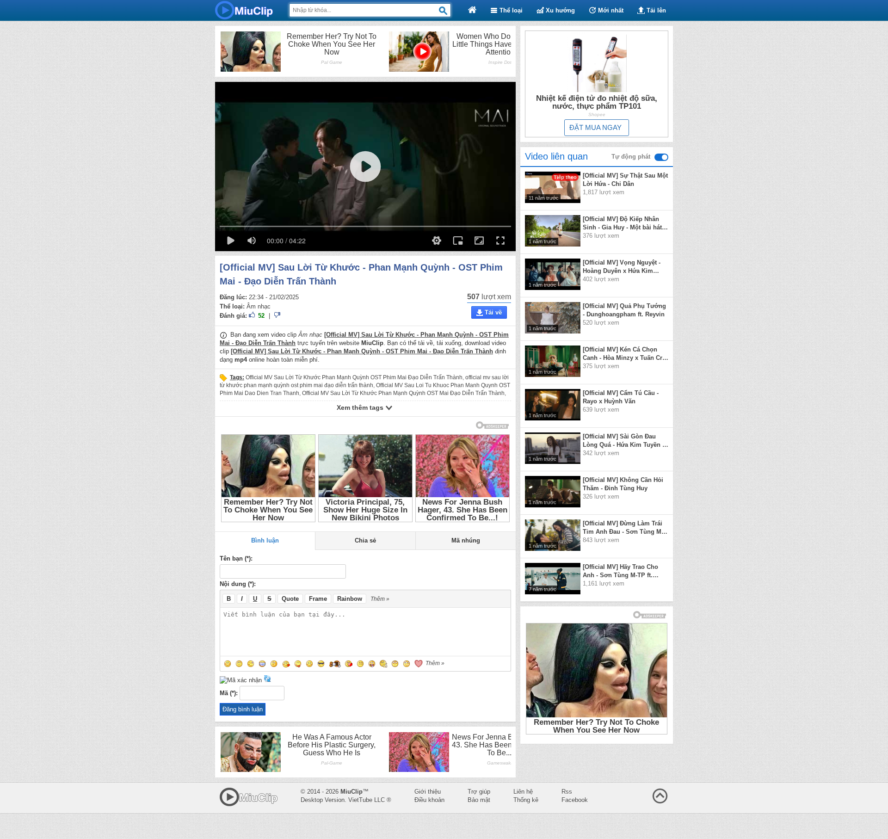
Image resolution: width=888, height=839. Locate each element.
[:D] (262, 664)
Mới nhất (609, 10)
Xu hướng (559, 10)
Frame (318, 598)
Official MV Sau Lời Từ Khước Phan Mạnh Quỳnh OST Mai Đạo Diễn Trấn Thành (403, 393)
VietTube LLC (366, 799)
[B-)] (321, 664)
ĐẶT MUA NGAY (595, 127)
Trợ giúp (479, 791)
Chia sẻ (365, 540)
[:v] (360, 664)
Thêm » (379, 599)
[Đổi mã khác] (267, 680)
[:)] (227, 664)
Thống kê (525, 799)
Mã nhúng (465, 540)
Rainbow (349, 598)
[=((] (349, 664)
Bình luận (265, 540)
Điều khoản (429, 799)
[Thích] (253, 316)
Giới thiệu (427, 791)
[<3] (418, 664)
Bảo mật (479, 799)
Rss (566, 791)
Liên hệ (523, 791)
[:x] (286, 664)
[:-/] (274, 664)
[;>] (406, 664)
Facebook (574, 799)
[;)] (251, 664)
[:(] (239, 664)
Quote (290, 598)
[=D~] (372, 664)
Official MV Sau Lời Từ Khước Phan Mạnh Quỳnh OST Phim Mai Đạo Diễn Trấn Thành (354, 377)
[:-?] (383, 664)
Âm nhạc (259, 306)
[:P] (298, 664)
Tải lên (655, 10)
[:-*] (309, 664)
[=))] (335, 664)
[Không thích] (277, 316)
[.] (395, 664)
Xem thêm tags (361, 407)
